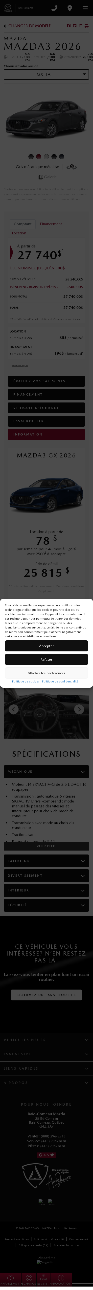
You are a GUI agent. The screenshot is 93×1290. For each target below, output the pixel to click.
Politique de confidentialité (60, 681)
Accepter (46, 646)
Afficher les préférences (46, 673)
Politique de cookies (26, 681)
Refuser (46, 659)
